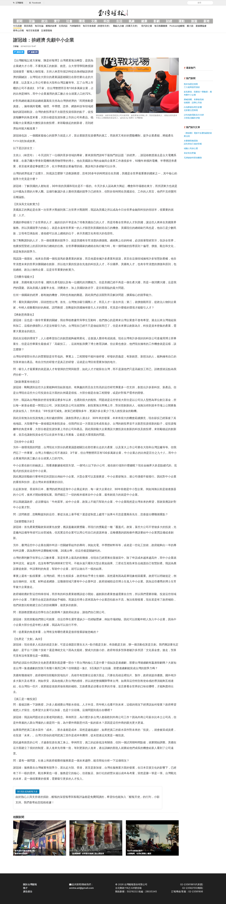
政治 (44, 21)
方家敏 (16, 46)
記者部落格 (46, 30)
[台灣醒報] (113, 12)
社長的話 (63, 25)
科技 (107, 21)
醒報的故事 (51, 25)
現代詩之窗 (146, 25)
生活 (119, 21)
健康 (144, 21)
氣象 (132, 21)
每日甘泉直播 (32, 30)
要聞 (19, 21)
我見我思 (28, 25)
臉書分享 (34, 52)
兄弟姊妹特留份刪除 (193, 157)
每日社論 (39, 25)
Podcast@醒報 (177, 25)
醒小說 (190, 25)
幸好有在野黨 (190, 153)
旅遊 (194, 21)
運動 (181, 21)
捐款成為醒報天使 (29, 791)
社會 (69, 21)
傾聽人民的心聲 (191, 148)
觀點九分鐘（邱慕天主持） (126, 25)
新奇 (207, 21)
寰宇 (57, 21)
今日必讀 (17, 25)
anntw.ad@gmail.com (81, 887)
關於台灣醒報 (30, 884)
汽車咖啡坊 (75, 25)
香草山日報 (18, 30)
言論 (32, 21)
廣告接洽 (27, 891)
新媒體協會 (201, 25)
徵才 (25, 887)
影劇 (157, 21)
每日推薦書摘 (160, 25)
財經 (169, 21)
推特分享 (19, 52)
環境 (82, 21)
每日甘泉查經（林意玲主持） (97, 25)
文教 (94, 21)
